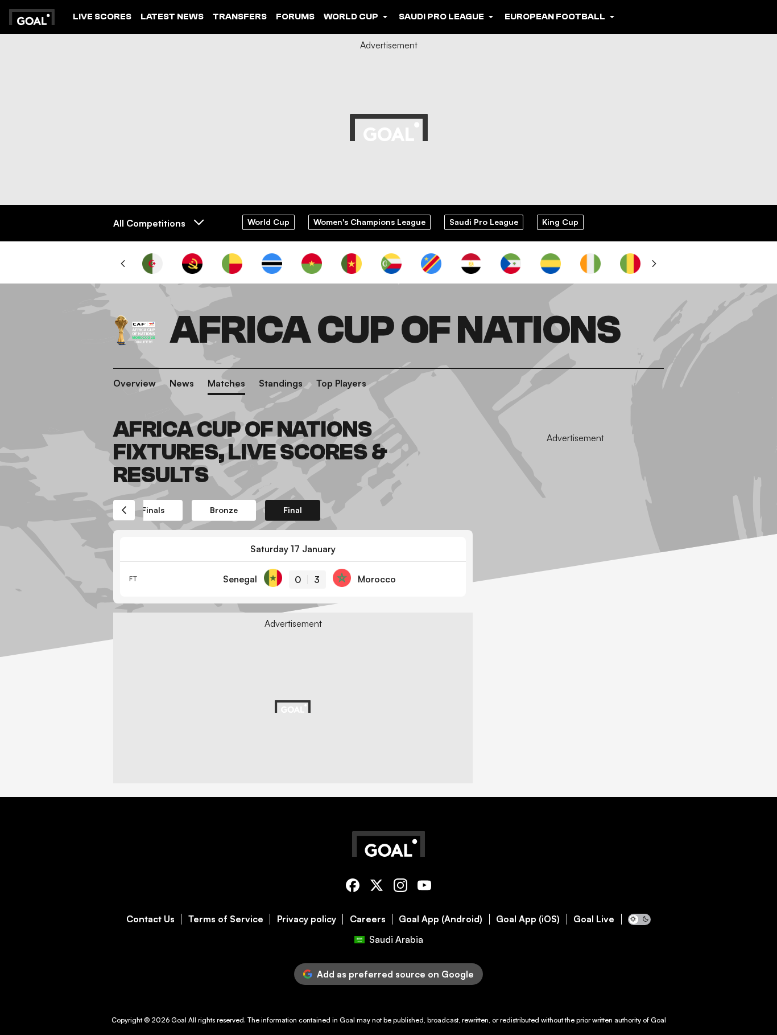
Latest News (172, 16)
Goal (179, 1020)
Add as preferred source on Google (395, 974)
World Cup (268, 222)
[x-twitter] (376, 887)
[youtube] (424, 887)
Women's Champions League (369, 222)
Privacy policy (306, 919)
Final (292, 510)
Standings (281, 383)
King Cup (560, 222)
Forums (295, 16)
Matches (226, 383)
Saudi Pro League (483, 222)
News (182, 383)
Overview (134, 383)
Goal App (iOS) (528, 919)
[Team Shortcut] (152, 263)
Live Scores (102, 16)
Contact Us (150, 919)
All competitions (149, 223)
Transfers (240, 16)
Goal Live (593, 919)
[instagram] (400, 887)
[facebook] (353, 887)
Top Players (341, 383)
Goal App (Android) (440, 919)
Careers (368, 919)
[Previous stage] (124, 510)
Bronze (224, 510)
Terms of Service (225, 919)
